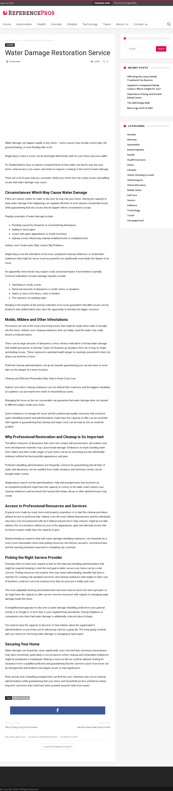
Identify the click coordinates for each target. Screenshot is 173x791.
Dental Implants (135, 149)
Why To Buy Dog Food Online (21, 725)
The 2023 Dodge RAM (138, 102)
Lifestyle (131, 169)
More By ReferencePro (43, 737)
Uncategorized (135, 220)
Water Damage (21, 697)
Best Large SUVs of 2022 (140, 108)
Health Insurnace (136, 159)
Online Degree (135, 179)
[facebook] (57, 710)
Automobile (133, 144)
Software (132, 205)
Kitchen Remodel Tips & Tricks (94, 725)
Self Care (132, 195)
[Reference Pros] (28, 8)
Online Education (136, 185)
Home (7, 40)
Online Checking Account (140, 174)
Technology (133, 210)
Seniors (131, 200)
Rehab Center (134, 190)
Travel (130, 215)
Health (130, 154)
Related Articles (15, 737)
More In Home (69, 737)
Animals (131, 134)
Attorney (132, 139)
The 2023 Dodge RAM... (125, 3)
